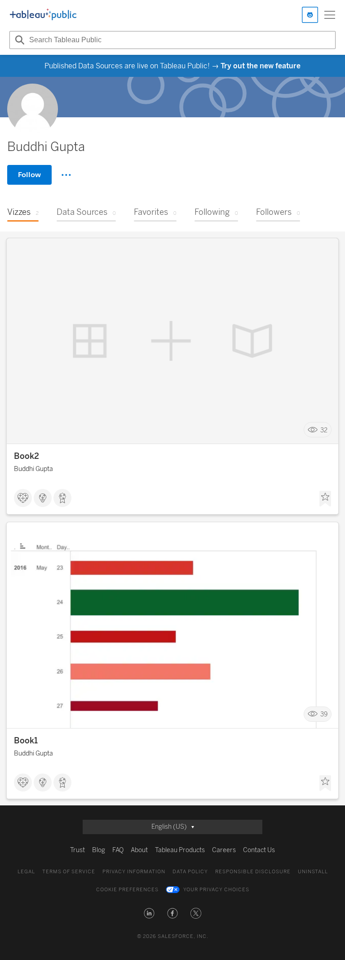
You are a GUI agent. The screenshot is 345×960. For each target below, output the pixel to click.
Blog (98, 850)
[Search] (18, 40)
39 (323, 714)
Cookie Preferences (127, 890)
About (139, 850)
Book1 (26, 741)
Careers (224, 850)
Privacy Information (133, 872)
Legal (26, 872)
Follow (29, 174)
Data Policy (190, 872)
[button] (149, 913)
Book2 (26, 456)
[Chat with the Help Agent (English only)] (310, 15)
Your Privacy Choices (216, 890)
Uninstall (313, 872)
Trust (77, 850)
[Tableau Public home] (43, 15)
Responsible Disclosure (253, 872)
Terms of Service (68, 872)
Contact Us (259, 850)
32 (323, 430)
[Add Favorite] (325, 499)
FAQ (118, 850)
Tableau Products (180, 850)
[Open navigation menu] (330, 15)
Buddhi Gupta (33, 469)
